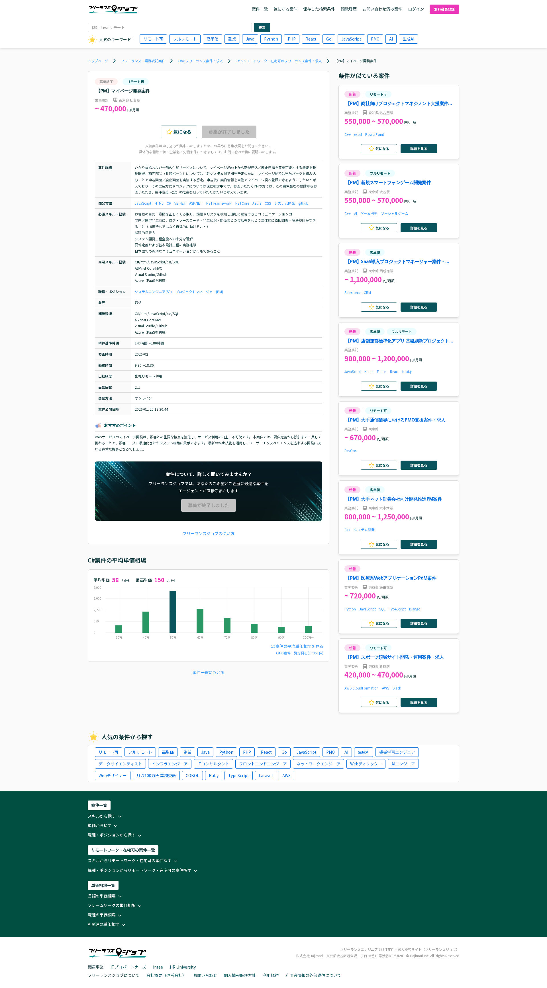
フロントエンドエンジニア (263, 764)
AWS (385, 687)
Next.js (407, 371)
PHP (292, 39)
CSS (268, 203)
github (303, 203)
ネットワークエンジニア (318, 764)
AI (391, 39)
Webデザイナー (113, 775)
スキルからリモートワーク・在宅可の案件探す (130, 860)
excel (358, 134)
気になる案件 (285, 9)
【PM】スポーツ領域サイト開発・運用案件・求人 (395, 657)
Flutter (382, 371)
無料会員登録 (444, 9)
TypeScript (397, 608)
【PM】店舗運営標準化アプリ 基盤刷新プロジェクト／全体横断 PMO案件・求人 (397, 341)
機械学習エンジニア (397, 752)
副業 (232, 39)
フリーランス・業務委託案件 (143, 60)
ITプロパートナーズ (128, 967)
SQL (382, 608)
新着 (352, 94)
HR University (183, 967)
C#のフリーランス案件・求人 (200, 60)
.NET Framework (218, 203)
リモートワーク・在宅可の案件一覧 (123, 850)
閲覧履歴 (349, 9)
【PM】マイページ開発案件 (355, 60)
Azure (256, 203)
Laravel (266, 775)
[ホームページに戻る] (113, 9)
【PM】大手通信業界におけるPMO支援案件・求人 (395, 420)
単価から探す (100, 825)
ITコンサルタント (213, 764)
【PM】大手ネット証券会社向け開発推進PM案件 (394, 499)
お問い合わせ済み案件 (382, 9)
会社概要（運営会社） (166, 975)
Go (329, 39)
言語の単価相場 (102, 896)
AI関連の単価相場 (103, 924)
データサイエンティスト (120, 764)
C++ (347, 134)
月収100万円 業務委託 (156, 775)
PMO (375, 39)
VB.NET (180, 203)
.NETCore (241, 203)
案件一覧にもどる (208, 672)
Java (250, 39)
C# (169, 203)
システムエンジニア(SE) (153, 291)
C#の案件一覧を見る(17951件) (299, 652)
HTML (159, 203)
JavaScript (351, 39)
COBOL (192, 775)
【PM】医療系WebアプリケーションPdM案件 (391, 578)
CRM (367, 292)
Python (271, 39)
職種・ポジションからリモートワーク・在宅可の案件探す (139, 870)
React (311, 39)
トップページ (98, 60)
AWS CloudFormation (361, 687)
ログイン (416, 9)
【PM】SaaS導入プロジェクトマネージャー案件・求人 (398, 261)
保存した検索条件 (319, 9)
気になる (182, 131)
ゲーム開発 (368, 213)
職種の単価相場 (102, 915)
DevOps (350, 450)
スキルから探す (102, 816)
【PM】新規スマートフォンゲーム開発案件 (388, 182)
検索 (262, 27)
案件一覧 (260, 9)
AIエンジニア (403, 764)
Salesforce (352, 292)
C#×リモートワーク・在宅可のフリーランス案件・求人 (279, 60)
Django (415, 608)
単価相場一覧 (103, 885)
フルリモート (185, 39)
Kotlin (368, 371)
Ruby (214, 775)
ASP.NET (195, 203)
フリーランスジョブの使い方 (208, 533)
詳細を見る (418, 148)
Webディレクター (366, 764)
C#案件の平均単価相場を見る (297, 646)
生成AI (408, 39)
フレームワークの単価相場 (112, 905)
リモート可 (153, 39)
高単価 (213, 39)
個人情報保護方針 (240, 975)
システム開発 (284, 203)
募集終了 (106, 81)
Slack (397, 687)
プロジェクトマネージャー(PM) (199, 291)
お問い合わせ (205, 975)
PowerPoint (374, 134)
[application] (208, 614)
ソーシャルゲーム (394, 213)
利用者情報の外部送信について (313, 975)
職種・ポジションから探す (112, 835)
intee (158, 967)
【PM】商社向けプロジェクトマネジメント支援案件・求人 (399, 103)
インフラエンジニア (170, 764)
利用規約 (271, 975)
